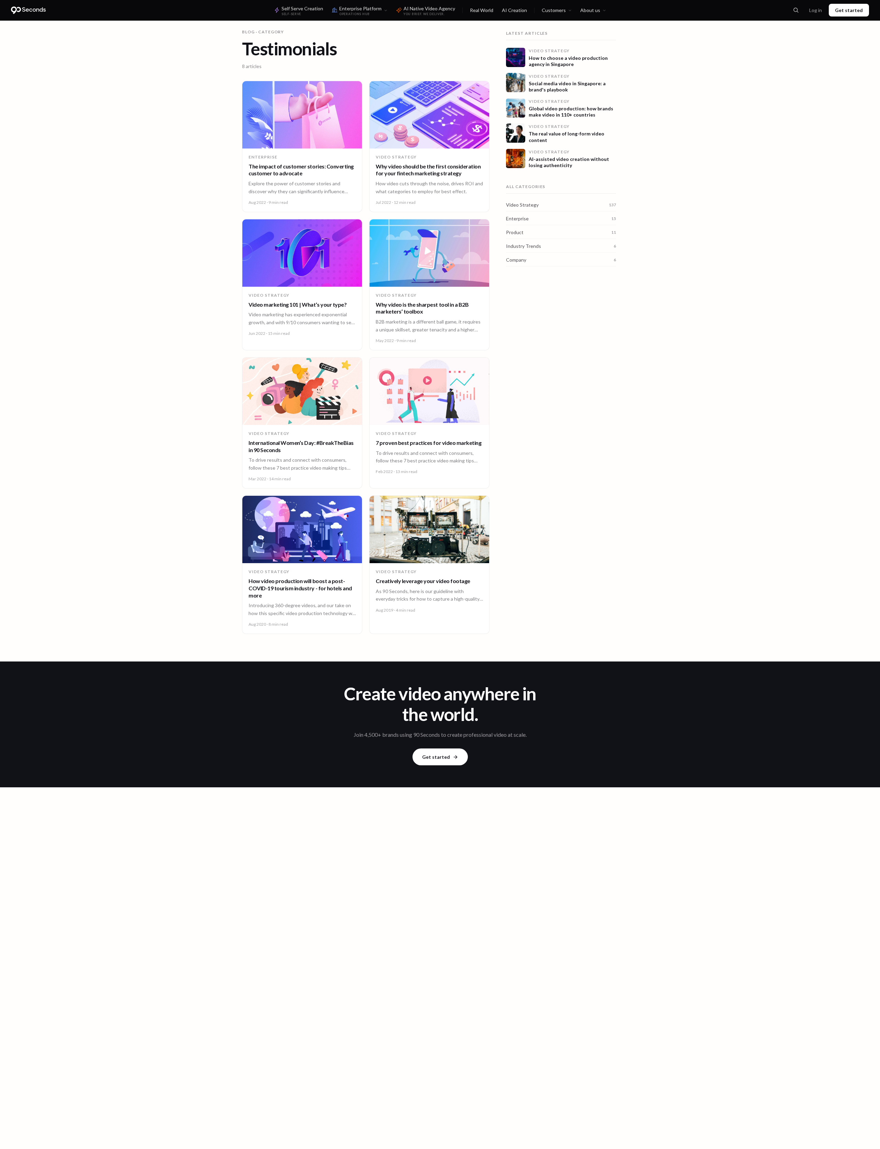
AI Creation (514, 10)
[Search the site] (796, 10)
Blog (248, 31)
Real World (481, 10)
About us (590, 10)
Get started (849, 10)
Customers (554, 10)
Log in (815, 10)
